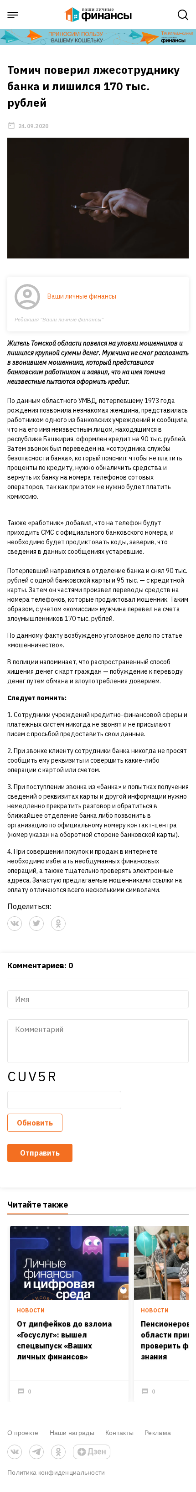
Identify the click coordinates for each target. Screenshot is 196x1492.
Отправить (40, 1152)
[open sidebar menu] (13, 15)
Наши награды (72, 1432)
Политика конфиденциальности (56, 1472)
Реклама (157, 1432)
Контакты (119, 1432)
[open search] (183, 15)
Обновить (35, 1122)
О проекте (23, 1432)
